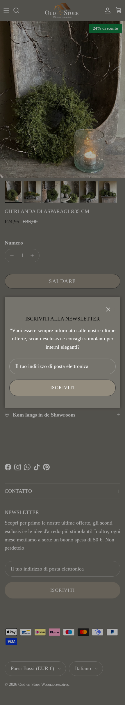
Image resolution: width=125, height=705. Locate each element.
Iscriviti (62, 387)
